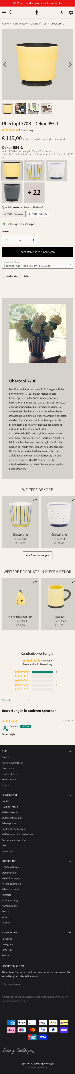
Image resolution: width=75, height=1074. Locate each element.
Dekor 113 (59, 539)
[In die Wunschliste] (35, 500)
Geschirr (6, 757)
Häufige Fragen (10, 807)
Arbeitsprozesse (10, 889)
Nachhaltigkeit (9, 906)
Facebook (7, 939)
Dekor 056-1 (20, 621)
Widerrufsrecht (10, 812)
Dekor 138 (20, 539)
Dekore (6, 785)
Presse (5, 911)
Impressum (8, 851)
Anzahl (5, 231)
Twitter (6, 955)
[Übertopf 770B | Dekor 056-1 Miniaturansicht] (8, 109)
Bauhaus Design (10, 900)
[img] (9, 721)
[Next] (69, 64)
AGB (4, 845)
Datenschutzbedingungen (15, 1001)
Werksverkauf (9, 873)
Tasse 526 (59, 617)
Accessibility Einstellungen (16, 840)
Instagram (7, 944)
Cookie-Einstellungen (13, 829)
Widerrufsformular (12, 818)
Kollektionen (9, 779)
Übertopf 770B (39, 23)
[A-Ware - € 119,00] (14, 218)
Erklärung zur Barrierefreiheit (17, 834)
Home (5, 23)
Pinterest (7, 950)
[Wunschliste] (63, 12)
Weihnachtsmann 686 (20, 617)
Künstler (6, 895)
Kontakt (6, 801)
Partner (6, 923)
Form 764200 (20, 23)
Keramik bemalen (11, 884)
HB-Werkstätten (10, 867)
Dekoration (8, 768)
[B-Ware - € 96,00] (38, 218)
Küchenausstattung (12, 763)
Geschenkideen (10, 774)
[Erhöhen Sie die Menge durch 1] (33, 239)
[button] (10, 130)
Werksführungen (11, 878)
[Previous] (5, 64)
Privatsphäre (9, 823)
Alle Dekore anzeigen (37, 555)
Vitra (4, 917)
